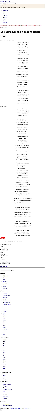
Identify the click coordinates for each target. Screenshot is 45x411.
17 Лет (4, 368)
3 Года (4, 343)
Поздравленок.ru (3, 4)
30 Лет (4, 378)
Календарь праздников (3, 266)
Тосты (4, 13)
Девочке (4, 327)
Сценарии (5, 19)
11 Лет (4, 357)
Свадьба (4, 299)
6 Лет (4, 348)
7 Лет (4, 350)
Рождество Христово (7, 384)
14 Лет (4, 362)
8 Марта (4, 387)
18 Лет (4, 369)
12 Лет (4, 359)
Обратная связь (27, 408)
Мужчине (5, 311)
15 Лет (4, 364)
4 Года (4, 345)
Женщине (4, 309)
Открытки (5, 17)
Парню (4, 325)
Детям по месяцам (6, 403)
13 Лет (4, 361)
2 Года (4, 341)
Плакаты (4, 20)
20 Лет (4, 375)
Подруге (4, 320)
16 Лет (4, 366)
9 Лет (4, 354)
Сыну (4, 332)
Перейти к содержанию (5, 1)
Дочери (4, 330)
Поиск (1, 268)
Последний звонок (6, 295)
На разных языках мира (7, 405)
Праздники (5, 293)
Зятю (4, 334)
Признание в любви (6, 304)
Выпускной (5, 297)
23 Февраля (5, 386)
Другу (4, 322)
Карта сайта (5, 22)
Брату (4, 318)
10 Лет (4, 355)
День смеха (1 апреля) (7, 389)
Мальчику (5, 329)
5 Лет (4, 346)
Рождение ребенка (6, 302)
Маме (4, 313)
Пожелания (5, 15)
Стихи (4, 11)
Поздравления (5, 10)
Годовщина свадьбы (7, 300)
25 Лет (4, 377)
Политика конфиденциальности (17, 408)
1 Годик (4, 339)
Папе (4, 315)
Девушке (4, 323)
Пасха (4, 391)
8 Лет (4, 352)
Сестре (4, 316)
